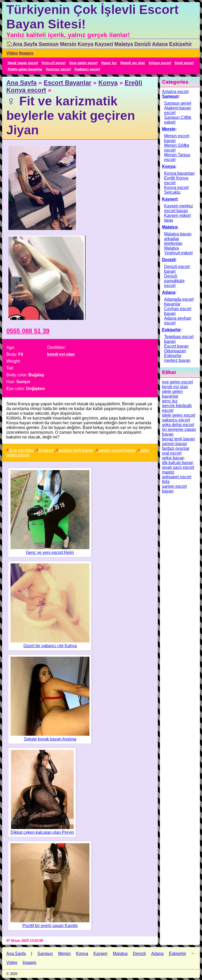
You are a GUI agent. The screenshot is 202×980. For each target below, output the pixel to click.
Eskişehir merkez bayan (177, 358)
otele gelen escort (178, 415)
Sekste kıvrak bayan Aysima (50, 739)
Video (12, 53)
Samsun (49, 44)
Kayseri (104, 44)
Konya (85, 44)
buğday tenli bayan (76, 450)
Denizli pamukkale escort (174, 281)
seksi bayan (173, 458)
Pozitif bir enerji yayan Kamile (50, 925)
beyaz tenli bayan (178, 439)
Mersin (68, 44)
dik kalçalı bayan (177, 462)
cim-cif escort (54, 63)
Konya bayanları (179, 173)
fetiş (166, 481)
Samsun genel (177, 103)
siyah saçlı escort (178, 467)
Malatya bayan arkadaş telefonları (177, 239)
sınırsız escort (59, 69)
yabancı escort (88, 69)
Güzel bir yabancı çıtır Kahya (50, 645)
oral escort (185, 63)
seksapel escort (176, 477)
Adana (160, 44)
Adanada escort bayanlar (179, 301)
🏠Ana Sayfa (21, 44)
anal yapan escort (23, 63)
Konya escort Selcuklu (176, 189)
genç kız (110, 63)
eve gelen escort (84, 63)
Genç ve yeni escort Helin (50, 552)
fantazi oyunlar (175, 448)
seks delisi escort (178, 424)
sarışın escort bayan (117, 450)
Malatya (123, 44)
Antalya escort (175, 91)
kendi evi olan (133, 63)
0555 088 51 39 (27, 330)
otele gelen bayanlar (25, 69)
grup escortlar (21, 450)
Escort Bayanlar (67, 82)
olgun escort (160, 63)
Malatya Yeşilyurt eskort (178, 250)
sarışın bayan (174, 443)
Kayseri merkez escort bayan (178, 208)
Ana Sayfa (21, 82)
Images (26, 53)
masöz (168, 472)
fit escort (46, 450)
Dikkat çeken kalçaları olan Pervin (42, 832)
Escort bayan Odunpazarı (176, 348)
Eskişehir (180, 44)
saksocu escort (176, 420)
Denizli (142, 44)
